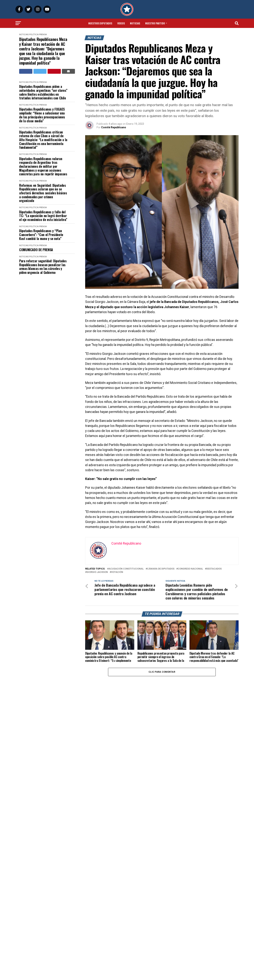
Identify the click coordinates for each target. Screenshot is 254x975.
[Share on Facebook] (25, 71)
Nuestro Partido (155, 23)
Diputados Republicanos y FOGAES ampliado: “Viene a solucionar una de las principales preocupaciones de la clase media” (42, 115)
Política (33, 34)
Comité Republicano (113, 127)
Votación (117, 572)
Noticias (135, 23)
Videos (121, 23)
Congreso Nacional (190, 569)
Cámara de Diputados (160, 569)
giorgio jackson (97, 572)
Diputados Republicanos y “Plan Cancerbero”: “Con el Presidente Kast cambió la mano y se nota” (41, 234)
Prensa (43, 34)
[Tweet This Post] (40, 71)
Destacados (214, 569)
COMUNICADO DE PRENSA (36, 250)
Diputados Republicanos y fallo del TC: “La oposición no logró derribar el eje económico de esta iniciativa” (43, 216)
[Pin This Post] (54, 71)
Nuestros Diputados (100, 23)
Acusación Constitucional (126, 569)
